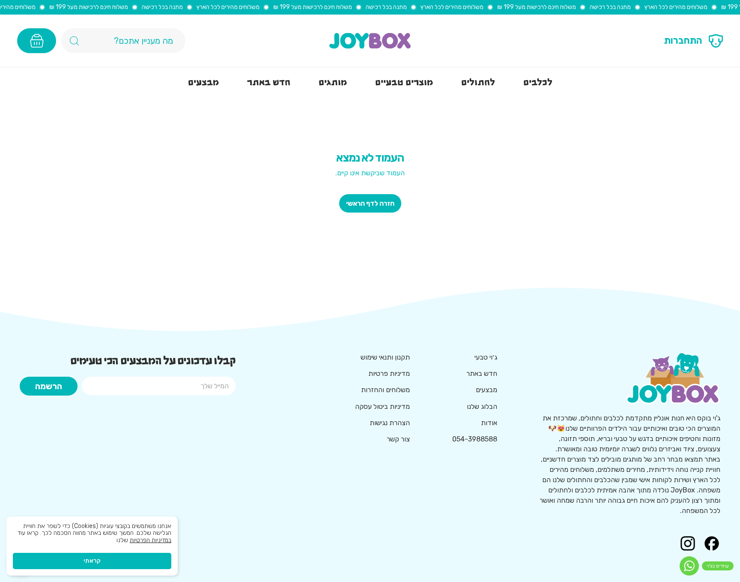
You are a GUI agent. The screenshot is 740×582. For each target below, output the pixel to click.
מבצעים (486, 390)
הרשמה (48, 386)
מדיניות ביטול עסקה (382, 406)
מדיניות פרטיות (389, 373)
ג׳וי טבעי (485, 357)
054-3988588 (474, 439)
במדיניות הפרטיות (150, 540)
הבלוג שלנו (482, 406)
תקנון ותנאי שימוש (385, 357)
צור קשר (398, 439)
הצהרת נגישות (390, 423)
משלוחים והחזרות (385, 390)
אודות (489, 423)
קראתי (92, 560)
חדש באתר (481, 373)
